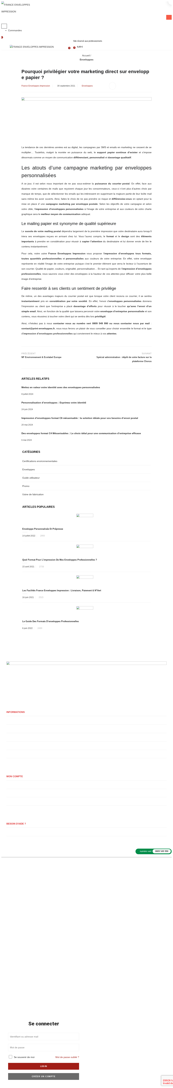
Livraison (10, 728)
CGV (144, 865)
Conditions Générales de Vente (21, 754)
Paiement (11, 809)
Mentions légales (101, 865)
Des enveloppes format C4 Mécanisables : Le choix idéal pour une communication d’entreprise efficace (81, 433)
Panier (9, 793)
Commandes (15, 30)
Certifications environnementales (39, 461)
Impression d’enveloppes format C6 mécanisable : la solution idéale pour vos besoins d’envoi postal (79, 418)
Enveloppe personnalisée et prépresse (42, 529)
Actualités (11, 840)
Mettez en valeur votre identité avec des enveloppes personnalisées (60, 387)
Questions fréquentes (16, 831)
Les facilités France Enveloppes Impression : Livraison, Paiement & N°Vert (61, 590)
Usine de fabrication (33, 494)
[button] (77, 47)
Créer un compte (44, 1076)
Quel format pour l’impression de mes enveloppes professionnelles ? (59, 560)
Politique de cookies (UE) (18, 762)
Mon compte (12, 784)
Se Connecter (13, 801)
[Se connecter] (64, 46)
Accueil (86, 55)
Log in (43, 1066)
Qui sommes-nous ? (16, 720)
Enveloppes (86, 59)
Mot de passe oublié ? (67, 1057)
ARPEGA (86, 865)
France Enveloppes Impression (35, 86)
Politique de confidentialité (19, 745)
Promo (25, 486)
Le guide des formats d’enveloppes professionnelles (50, 621)
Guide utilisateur (31, 477)
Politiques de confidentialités (126, 865)
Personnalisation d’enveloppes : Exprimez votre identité (53, 402)
